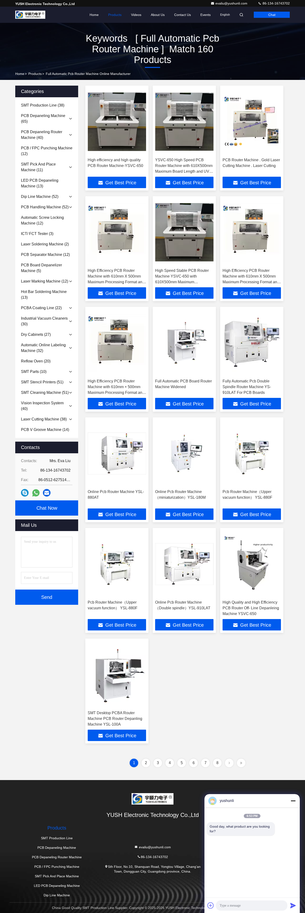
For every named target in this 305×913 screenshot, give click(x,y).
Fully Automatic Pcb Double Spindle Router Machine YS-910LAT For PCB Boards (247, 387)
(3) (37, 234)
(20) (36, 361)
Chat (271, 15)
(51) (42, 382)
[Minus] (293, 801)
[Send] (293, 905)
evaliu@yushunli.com (231, 3)
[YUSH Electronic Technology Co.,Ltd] (30, 14)
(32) (43, 348)
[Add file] (210, 905)
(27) (36, 334)
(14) (45, 430)
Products (115, 15)
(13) (39, 183)
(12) (46, 151)
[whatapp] (36, 493)
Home (94, 15)
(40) (41, 135)
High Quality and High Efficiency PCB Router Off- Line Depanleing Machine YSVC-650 (251, 608)
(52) (39, 197)
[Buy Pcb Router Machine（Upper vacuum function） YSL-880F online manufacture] (252, 453)
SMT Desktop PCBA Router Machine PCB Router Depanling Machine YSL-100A (115, 718)
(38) (42, 105)
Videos (136, 15)
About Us (158, 15)
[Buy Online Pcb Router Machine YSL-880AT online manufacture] (117, 453)
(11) (38, 167)
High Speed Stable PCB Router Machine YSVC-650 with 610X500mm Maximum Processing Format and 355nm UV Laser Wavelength (184, 282)
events (205, 15)
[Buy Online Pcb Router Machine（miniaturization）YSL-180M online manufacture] (184, 453)
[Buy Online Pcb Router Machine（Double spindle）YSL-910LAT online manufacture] (184, 564)
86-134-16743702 (276, 3)
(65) (43, 118)
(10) (33, 372)
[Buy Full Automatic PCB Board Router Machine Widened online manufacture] (184, 342)
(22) (41, 308)
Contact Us (182, 15)
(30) (44, 321)
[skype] (25, 493)
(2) (45, 244)
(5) (41, 268)
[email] (47, 493)
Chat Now (46, 508)
